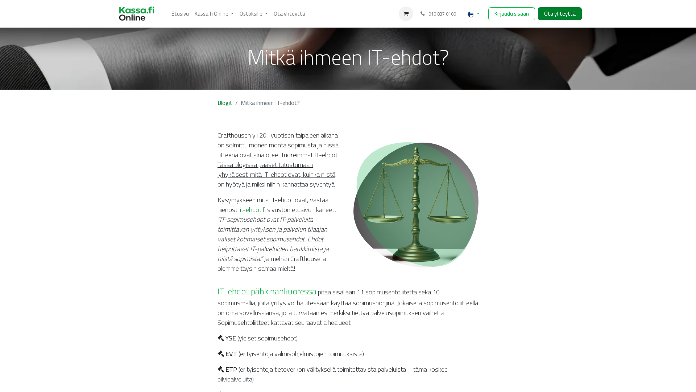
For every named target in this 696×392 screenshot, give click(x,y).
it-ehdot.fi (253, 210)
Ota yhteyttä (560, 13)
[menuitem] (180, 14)
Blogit (225, 102)
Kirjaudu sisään (511, 13)
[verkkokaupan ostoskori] (406, 14)
